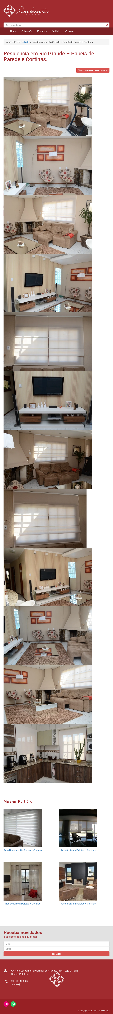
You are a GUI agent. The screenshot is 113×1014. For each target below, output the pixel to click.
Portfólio (56, 31)
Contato (69, 31)
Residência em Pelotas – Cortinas (78, 850)
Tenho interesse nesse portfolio (93, 70)
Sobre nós (26, 31)
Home (13, 31)
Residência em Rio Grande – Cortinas (23, 850)
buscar (106, 25)
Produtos (42, 31)
